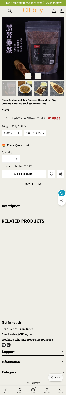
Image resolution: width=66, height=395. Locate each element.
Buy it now (33, 184)
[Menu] (4, 10)
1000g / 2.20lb (35, 132)
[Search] (10, 10)
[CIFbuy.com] (32, 10)
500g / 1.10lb (12, 132)
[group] (9, 88)
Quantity (7, 152)
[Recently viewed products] (61, 193)
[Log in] (54, 10)
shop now (55, 2)
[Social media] (61, 200)
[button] (62, 10)
